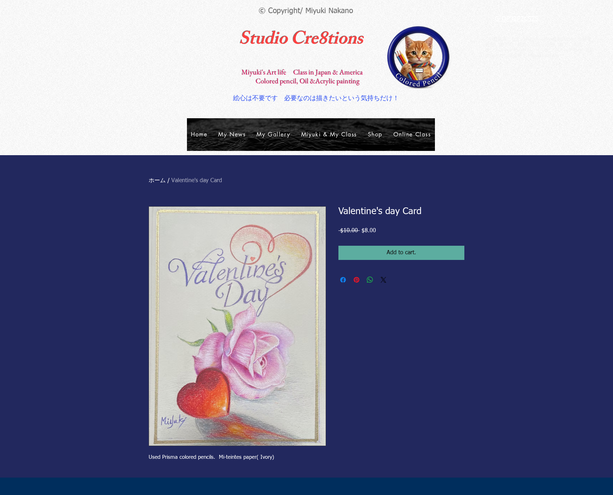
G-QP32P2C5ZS (517, 19)
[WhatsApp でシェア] (370, 280)
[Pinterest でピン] (356, 280)
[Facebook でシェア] (343, 280)
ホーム (157, 181)
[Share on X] (383, 280)
